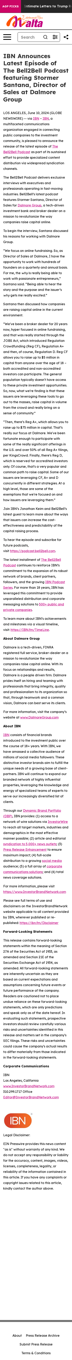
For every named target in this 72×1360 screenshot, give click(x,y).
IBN (36, 118)
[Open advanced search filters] (55, 37)
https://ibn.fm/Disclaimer (39, 923)
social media (52, 861)
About (17, 1336)
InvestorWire (58, 822)
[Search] (45, 37)
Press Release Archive (43, 1336)
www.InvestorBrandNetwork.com (28, 1086)
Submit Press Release (36, 1344)
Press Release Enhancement (25, 850)
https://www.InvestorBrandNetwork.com (34, 892)
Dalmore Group (29, 205)
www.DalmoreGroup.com (39, 717)
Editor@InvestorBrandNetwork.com (31, 1097)
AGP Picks (10, 6)
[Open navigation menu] (7, 37)
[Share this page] (66, 37)
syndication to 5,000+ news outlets (29, 844)
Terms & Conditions (36, 1353)
